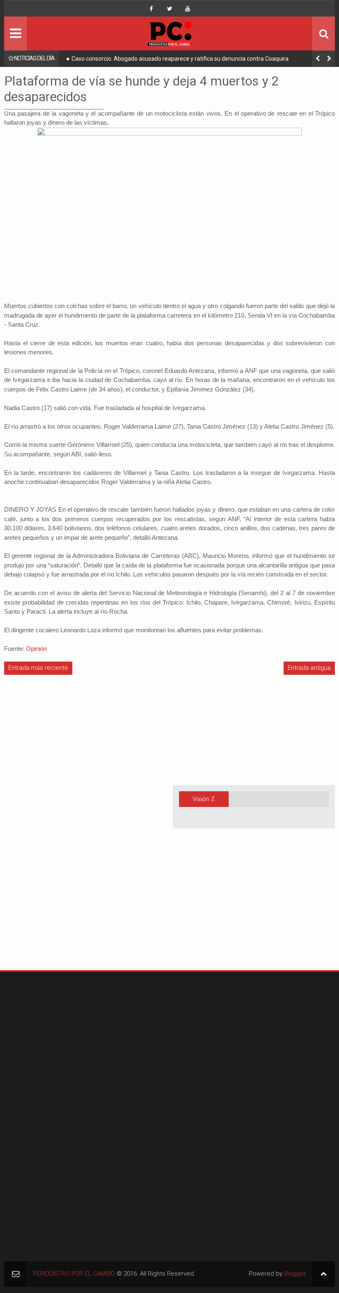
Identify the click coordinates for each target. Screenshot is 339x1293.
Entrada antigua (309, 667)
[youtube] (187, 8)
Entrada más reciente (38, 667)
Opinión (36, 648)
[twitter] (169, 8)
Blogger (295, 1273)
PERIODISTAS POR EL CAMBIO (74, 1273)
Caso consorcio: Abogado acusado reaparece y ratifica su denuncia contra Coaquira (180, 58)
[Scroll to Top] (323, 1273)
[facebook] (151, 8)
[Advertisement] (29, 831)
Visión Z (204, 799)
